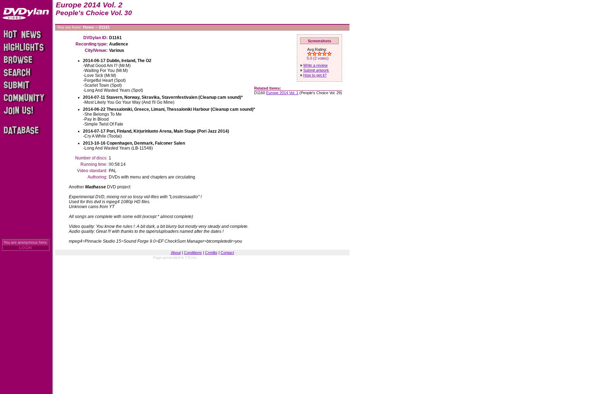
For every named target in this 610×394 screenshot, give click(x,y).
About (176, 252)
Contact (227, 252)
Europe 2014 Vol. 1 (282, 93)
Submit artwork (316, 70)
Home (88, 27)
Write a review (315, 65)
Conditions (193, 252)
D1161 (104, 27)
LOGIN (25, 248)
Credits (211, 252)
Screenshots (319, 41)
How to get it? (315, 75)
